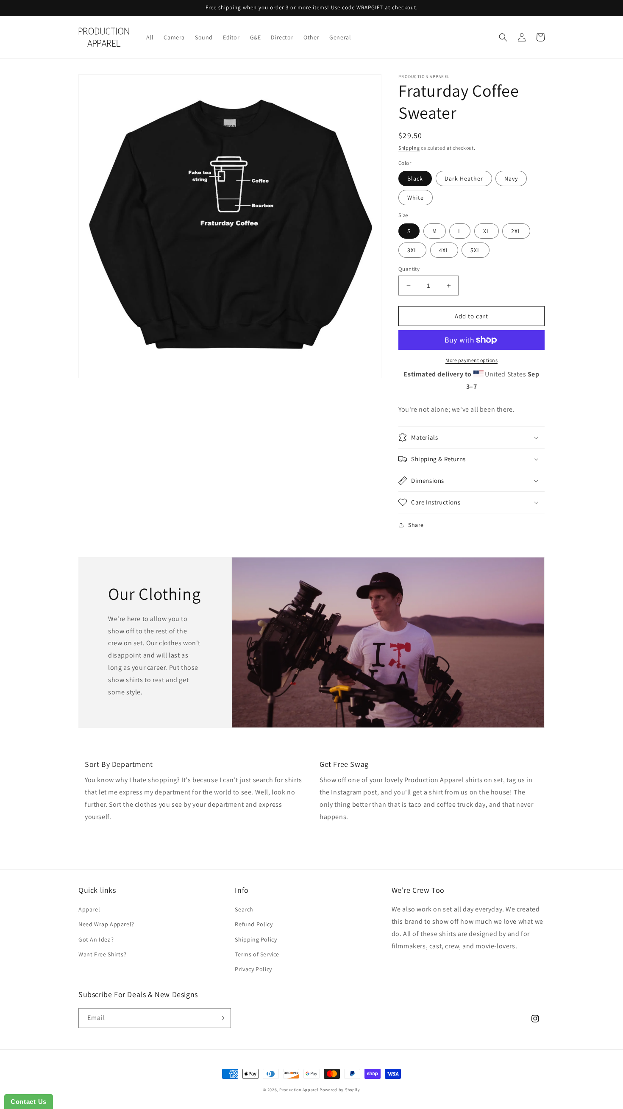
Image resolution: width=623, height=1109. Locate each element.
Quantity (409, 269)
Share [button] (416, 525)
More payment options (471, 360)
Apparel (89, 909)
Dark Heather (464, 178)
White (415, 197)
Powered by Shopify (340, 1089)
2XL (516, 231)
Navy (511, 178)
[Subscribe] (221, 1018)
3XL (412, 250)
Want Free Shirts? (102, 954)
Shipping (409, 148)
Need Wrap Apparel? (106, 924)
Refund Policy (254, 924)
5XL (475, 250)
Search (244, 909)
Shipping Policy (256, 939)
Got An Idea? (96, 939)
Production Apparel (299, 1089)
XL (486, 231)
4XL (444, 250)
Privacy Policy (253, 969)
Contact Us (29, 1101)
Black (415, 178)
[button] (503, 37)
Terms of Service (257, 954)
